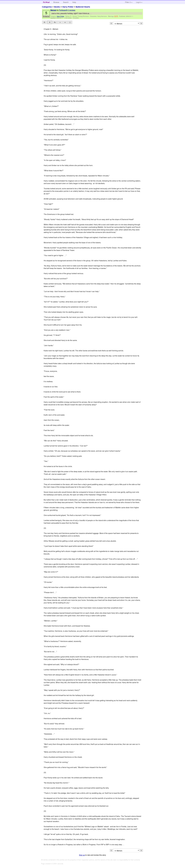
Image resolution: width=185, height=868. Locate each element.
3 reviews (71, 10)
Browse (56, 2)
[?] (117, 16)
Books (57, 7)
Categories (47, 7)
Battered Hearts (83, 7)
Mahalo (53, 10)
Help (74, 2)
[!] (115, 16)
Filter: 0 (128, 2)
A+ (55, 22)
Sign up (82, 855)
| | (70, 22)
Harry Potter (67, 7)
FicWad (46, 2)
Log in (138, 2)
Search (66, 2)
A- (45, 22)
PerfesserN (63, 10)
